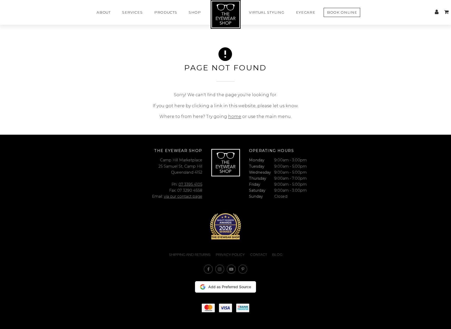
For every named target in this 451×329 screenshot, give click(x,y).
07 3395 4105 (190, 184)
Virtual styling (266, 12)
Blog (277, 255)
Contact (258, 255)
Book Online (342, 12)
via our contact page (183, 196)
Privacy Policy (230, 255)
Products (165, 12)
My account (437, 12)
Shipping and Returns (190, 255)
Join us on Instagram (219, 269)
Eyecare (306, 12)
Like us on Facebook (208, 269)
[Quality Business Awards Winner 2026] (225, 226)
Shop (195, 12)
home (234, 116)
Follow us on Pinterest (242, 269)
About (103, 12)
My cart (446, 12)
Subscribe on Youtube (231, 269)
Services (132, 12)
